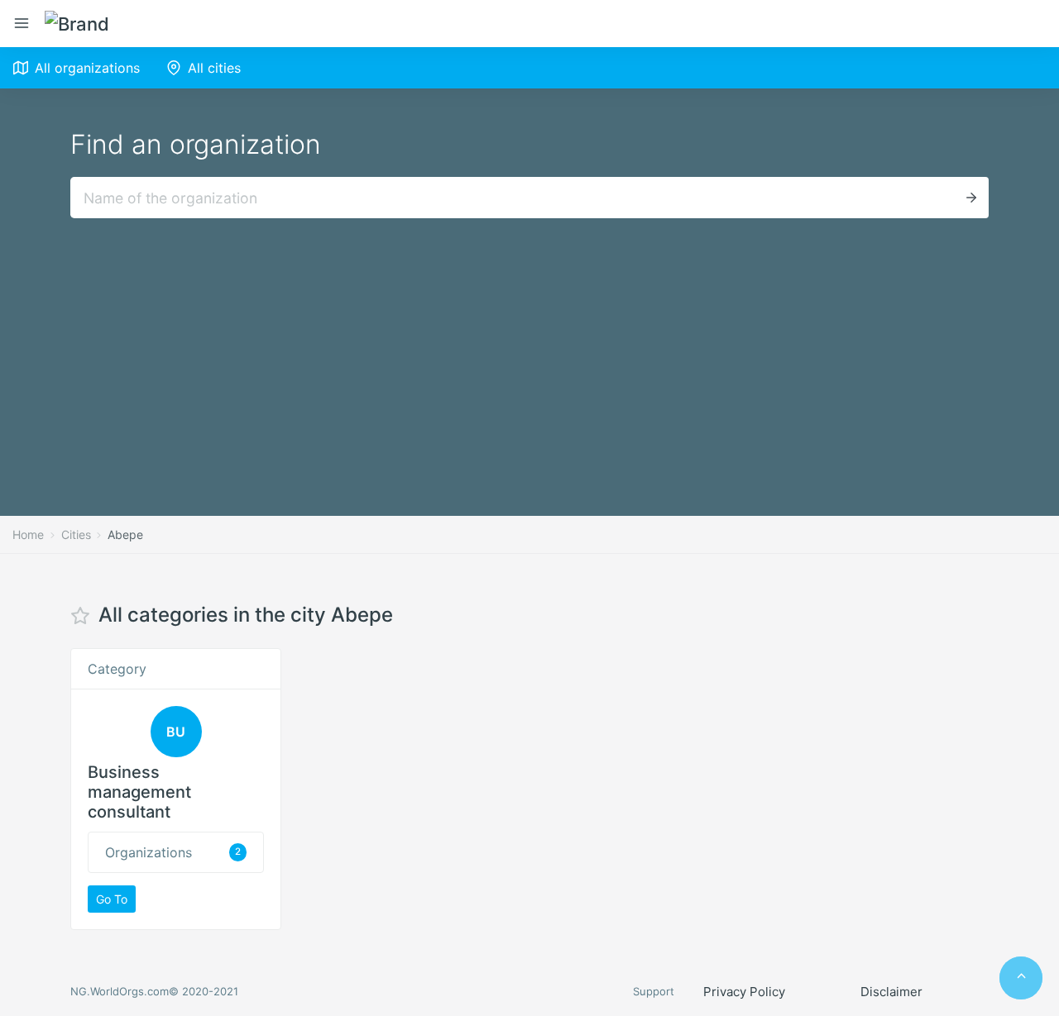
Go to (111, 899)
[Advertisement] (529, 342)
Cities (76, 534)
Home (28, 534)
